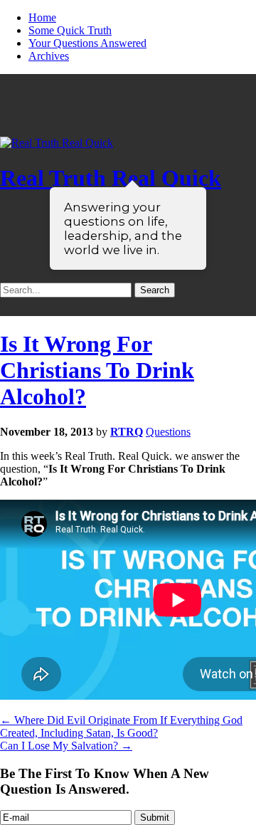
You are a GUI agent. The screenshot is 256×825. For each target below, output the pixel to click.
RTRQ (126, 432)
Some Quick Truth (70, 30)
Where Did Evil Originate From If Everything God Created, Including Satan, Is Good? (121, 726)
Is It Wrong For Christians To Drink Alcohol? (97, 370)
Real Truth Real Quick (110, 178)
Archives (48, 56)
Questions (168, 432)
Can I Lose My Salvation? (66, 746)
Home (42, 17)
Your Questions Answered (87, 43)
